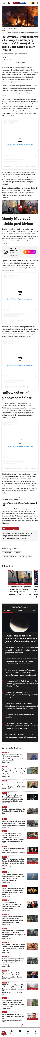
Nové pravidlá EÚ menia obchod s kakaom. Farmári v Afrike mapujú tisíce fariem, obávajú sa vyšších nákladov (13, 948)
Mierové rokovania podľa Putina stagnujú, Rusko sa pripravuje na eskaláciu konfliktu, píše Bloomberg (13, 962)
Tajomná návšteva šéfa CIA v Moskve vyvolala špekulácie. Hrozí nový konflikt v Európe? (21, 694)
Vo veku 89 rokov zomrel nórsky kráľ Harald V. (13, 849)
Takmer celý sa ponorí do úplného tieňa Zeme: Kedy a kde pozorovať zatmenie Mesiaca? (21, 638)
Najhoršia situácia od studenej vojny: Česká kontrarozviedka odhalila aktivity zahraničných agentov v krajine (12, 758)
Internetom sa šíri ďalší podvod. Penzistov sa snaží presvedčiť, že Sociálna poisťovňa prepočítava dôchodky (21, 650)
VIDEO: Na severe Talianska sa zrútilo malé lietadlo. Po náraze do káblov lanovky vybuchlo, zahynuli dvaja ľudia (13, 877)
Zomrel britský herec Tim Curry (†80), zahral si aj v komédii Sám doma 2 (13, 1016)
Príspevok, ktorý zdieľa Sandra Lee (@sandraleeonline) (20, 166)
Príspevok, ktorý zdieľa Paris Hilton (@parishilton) (20, 387)
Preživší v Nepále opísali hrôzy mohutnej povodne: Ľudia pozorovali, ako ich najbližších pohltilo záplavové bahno (12, 919)
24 (33, 3)
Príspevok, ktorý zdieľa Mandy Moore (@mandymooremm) (21, 321)
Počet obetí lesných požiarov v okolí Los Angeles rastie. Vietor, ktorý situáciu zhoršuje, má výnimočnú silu (17, 535)
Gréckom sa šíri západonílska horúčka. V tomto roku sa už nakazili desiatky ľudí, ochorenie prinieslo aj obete (13, 1003)
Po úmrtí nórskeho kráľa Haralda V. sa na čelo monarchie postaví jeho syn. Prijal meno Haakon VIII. (13, 785)
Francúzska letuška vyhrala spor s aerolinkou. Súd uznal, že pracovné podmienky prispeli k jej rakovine (14, 934)
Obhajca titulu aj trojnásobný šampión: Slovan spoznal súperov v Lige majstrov (20, 735)
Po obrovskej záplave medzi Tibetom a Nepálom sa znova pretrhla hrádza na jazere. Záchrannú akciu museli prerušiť (20, 672)
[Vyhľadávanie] (4, 3)
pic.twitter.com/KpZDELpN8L (12, 499)
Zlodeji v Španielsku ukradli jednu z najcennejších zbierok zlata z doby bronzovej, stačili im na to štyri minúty (13, 891)
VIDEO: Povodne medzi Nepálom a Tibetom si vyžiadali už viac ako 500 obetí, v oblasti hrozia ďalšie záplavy (21, 725)
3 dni (20, 610)
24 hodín (7, 610)
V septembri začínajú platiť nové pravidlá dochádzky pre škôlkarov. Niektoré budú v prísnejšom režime (21, 683)
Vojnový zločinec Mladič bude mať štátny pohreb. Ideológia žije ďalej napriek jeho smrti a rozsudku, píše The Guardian (14, 772)
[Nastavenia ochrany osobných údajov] (3, 1033)
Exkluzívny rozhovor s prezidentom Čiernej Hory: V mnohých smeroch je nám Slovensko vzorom (11, 905)
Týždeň (33, 610)
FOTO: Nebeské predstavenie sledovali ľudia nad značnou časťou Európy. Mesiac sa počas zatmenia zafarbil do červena (12, 798)
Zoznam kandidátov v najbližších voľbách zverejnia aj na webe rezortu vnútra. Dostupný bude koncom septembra (21, 661)
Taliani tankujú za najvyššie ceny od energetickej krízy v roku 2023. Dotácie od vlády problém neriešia (13, 823)
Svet (11, 570)
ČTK (4, 57)
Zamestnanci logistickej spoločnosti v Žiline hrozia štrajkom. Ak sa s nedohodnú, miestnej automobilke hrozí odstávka (21, 706)
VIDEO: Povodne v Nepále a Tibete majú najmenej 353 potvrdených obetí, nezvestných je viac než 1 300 (13, 988)
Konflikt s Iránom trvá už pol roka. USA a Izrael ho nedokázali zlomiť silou (13, 811)
